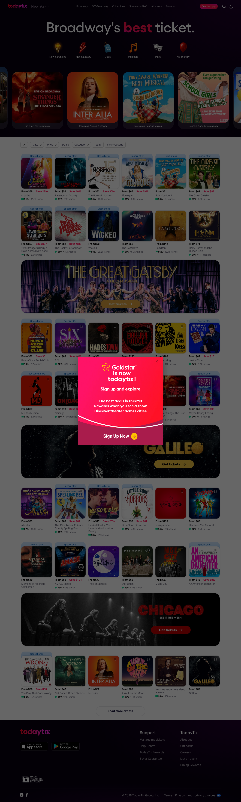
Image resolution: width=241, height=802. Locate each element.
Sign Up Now (116, 436)
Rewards (101, 405)
